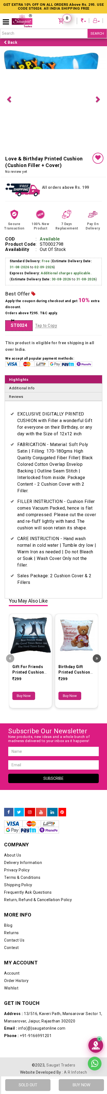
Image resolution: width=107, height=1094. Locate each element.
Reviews (16, 397)
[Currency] (83, 21)
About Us (12, 855)
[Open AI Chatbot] (95, 1045)
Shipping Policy (18, 885)
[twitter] (19, 812)
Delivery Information (23, 862)
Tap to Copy (46, 325)
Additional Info (22, 388)
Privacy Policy (17, 870)
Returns (11, 933)
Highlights (18, 380)
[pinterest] (62, 812)
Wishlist (11, 988)
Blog (8, 925)
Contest (11, 947)
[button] (9, 98)
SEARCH (97, 33)
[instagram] (30, 812)
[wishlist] (97, 158)
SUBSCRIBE (53, 778)
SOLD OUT (28, 1084)
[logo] (22, 21)
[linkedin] (52, 812)
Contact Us (14, 940)
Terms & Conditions (22, 877)
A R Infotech (75, 1072)
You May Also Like (28, 601)
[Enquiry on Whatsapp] (95, 1064)
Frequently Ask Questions (28, 892)
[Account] (96, 21)
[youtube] (41, 812)
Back (12, 42)
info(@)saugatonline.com (35, 1028)
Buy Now (24, 696)
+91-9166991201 (28, 1035)
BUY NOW (81, 1084)
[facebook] (8, 812)
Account (12, 973)
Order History (16, 980)
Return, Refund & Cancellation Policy (38, 900)
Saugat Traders (60, 1065)
